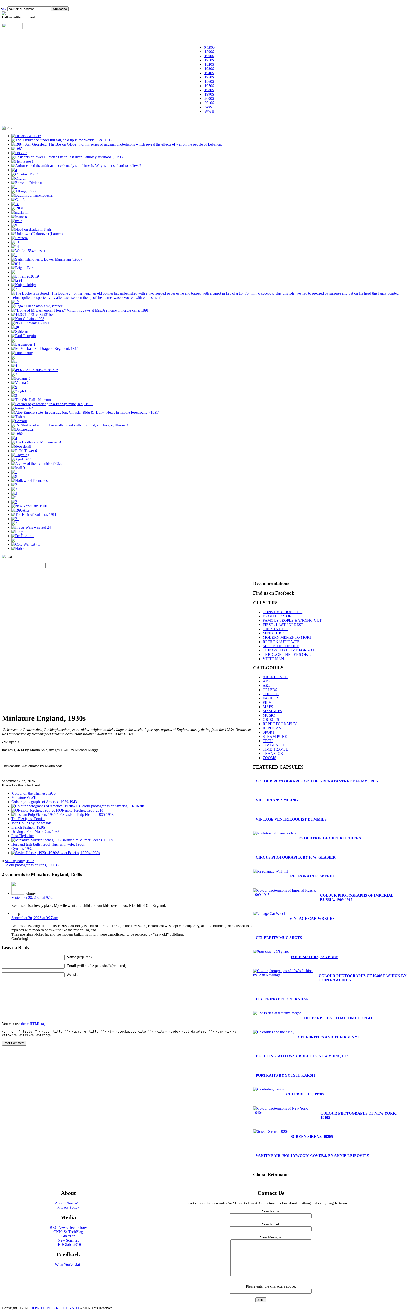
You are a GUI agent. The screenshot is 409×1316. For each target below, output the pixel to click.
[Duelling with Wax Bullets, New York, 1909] (14, 485)
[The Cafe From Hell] (21, 446)
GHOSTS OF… (275, 629)
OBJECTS (271, 719)
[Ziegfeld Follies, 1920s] (21, 391)
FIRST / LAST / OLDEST (283, 625)
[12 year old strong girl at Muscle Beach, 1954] (17, 208)
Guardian (68, 1236)
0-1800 (209, 47)
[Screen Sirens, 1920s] (270, 1131)
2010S (209, 103)
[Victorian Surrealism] (22, 429)
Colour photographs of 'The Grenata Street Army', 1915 (317, 781)
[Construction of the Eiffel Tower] (24, 451)
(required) (79, 957)
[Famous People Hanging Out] (37, 442)
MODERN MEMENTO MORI (287, 637)
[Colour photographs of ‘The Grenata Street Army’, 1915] (209, 297)
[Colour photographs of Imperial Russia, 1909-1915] (33, 515)
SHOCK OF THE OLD (281, 646)
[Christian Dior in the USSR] (25, 174)
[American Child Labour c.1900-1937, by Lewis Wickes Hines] (52, 404)
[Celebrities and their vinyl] (20, 212)
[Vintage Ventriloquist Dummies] (14, 187)
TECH (268, 741)
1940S (209, 73)
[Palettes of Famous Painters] (23, 336)
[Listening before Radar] (14, 387)
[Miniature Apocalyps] (18, 178)
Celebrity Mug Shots (279, 938)
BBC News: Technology (68, 1227)
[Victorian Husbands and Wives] (14, 340)
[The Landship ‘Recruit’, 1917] (14, 472)
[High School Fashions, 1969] (15, 357)
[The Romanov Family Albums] (18, 200)
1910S (209, 60)
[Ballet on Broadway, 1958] (14, 289)
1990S (209, 94)
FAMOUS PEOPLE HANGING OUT (292, 620)
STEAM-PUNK (275, 736)
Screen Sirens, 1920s (312, 1136)
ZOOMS (269, 758)
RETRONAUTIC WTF (281, 642)
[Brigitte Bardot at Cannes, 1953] (14, 366)
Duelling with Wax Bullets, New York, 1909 (302, 1056)
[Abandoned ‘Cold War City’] (25, 544)
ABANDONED (275, 677)
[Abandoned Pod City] (16, 221)
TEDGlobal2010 (68, 1244)
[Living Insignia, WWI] (26, 183)
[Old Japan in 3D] (32, 195)
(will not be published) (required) (96, 966)
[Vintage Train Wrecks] (22, 408)
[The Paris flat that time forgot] (22, 536)
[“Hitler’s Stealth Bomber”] (19, 153)
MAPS (268, 707)
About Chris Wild (68, 1203)
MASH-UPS (272, 711)
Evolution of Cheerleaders (329, 838)
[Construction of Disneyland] (14, 225)
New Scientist (68, 1240)
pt (5, 8)
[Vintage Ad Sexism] (15, 327)
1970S (209, 86)
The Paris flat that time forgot (338, 1018)
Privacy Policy (68, 1207)
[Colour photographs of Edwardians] (14, 272)
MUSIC (269, 715)
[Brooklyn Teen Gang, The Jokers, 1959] (18, 417)
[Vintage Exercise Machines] (14, 374)
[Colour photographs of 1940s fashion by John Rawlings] (14, 476)
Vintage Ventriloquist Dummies (291, 819)
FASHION (271, 698)
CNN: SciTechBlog (68, 1232)
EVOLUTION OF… (279, 616)
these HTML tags (34, 1024)
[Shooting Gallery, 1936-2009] (23, 191)
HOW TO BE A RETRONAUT (55, 1308)
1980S (209, 90)
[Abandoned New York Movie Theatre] (14, 493)
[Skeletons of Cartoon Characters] (17, 532)
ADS (267, 681)
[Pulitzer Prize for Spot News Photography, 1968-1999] (116, 144)
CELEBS (270, 690)
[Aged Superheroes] (21, 332)
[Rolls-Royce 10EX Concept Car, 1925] (15, 519)
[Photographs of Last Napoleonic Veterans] (44, 349)
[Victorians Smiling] (37, 234)
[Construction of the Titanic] (16, 263)
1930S (209, 69)
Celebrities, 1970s (305, 1094)
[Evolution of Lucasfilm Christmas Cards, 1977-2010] (20, 510)
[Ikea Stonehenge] (22, 161)
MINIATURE (273, 633)
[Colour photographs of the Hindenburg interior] (22, 353)
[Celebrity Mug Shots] (27, 319)
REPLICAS (272, 728)
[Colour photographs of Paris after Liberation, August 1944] (15, 242)
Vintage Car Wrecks (312, 918)
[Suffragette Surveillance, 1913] (19, 217)
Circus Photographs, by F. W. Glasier (296, 857)
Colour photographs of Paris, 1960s (30, 865)
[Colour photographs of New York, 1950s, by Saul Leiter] (14, 438)
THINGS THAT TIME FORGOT (289, 650)
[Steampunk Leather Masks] (14, 502)
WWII (209, 111)
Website (72, 975)
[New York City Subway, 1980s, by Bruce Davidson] (30, 323)
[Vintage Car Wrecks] (15, 302)
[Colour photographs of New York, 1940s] (67, 157)
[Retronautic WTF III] (270, 871)
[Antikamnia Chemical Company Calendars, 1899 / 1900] (14, 170)
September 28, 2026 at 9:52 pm (34, 897)
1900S (209, 56)
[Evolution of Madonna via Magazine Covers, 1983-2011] (17, 149)
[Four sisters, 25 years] (271, 952)
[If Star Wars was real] (31, 527)
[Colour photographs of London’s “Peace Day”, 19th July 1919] (23, 285)
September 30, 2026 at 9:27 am (34, 918)
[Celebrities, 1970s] (268, 1089)
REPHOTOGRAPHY (280, 724)
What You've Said (68, 1265)
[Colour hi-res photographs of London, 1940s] (34, 370)
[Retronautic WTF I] (26, 136)
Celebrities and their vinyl (329, 1037)
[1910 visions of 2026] (25, 276)
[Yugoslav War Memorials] (14, 540)
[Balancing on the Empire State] (85, 412)
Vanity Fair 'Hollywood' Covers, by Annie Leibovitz (312, 1156)
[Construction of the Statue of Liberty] (31, 229)
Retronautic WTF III (312, 876)
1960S (209, 81)
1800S (209, 52)
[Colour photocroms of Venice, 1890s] (16, 280)
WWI (209, 107)
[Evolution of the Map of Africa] (28, 251)
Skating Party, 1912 (19, 861)
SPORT (269, 732)
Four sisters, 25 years (314, 957)
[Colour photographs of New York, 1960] (46, 259)
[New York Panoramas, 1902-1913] (29, 506)
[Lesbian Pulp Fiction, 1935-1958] (20, 455)
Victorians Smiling (277, 800)
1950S (209, 77)
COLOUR (271, 694)
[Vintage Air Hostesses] (14, 489)
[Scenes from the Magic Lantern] (31, 400)
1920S (209, 64)
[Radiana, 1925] (20, 378)
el (3, 8)
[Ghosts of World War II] (20, 383)
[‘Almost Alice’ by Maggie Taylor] (15, 246)
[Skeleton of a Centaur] (19, 421)
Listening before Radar (282, 999)
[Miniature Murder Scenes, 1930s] (76, 166)
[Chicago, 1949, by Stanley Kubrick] (69, 425)
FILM (267, 702)
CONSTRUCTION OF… (282, 612)
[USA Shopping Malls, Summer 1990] (18, 468)
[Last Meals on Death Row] (23, 344)
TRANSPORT (274, 753)
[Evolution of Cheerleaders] (17, 434)
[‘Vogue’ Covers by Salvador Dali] (21, 459)
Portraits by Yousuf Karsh (285, 1075)
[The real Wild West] (80, 310)
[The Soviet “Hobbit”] (18, 549)
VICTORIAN (273, 659)
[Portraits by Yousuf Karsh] (24, 268)
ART (266, 685)
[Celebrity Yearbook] (19, 238)
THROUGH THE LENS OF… (287, 654)
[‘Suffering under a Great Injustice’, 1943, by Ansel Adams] (14, 523)
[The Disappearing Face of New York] (14, 255)
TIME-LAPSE (274, 745)
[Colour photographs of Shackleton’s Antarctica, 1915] (61, 140)
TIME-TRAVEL (275, 749)
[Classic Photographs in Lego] (37, 306)
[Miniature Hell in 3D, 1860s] (14, 361)
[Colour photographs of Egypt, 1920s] (36, 463)
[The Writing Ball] (14, 395)
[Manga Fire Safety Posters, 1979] (15, 204)
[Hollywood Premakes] (29, 480)
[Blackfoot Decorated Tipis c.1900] (14, 497)
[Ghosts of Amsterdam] (32, 315)
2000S (209, 98)
